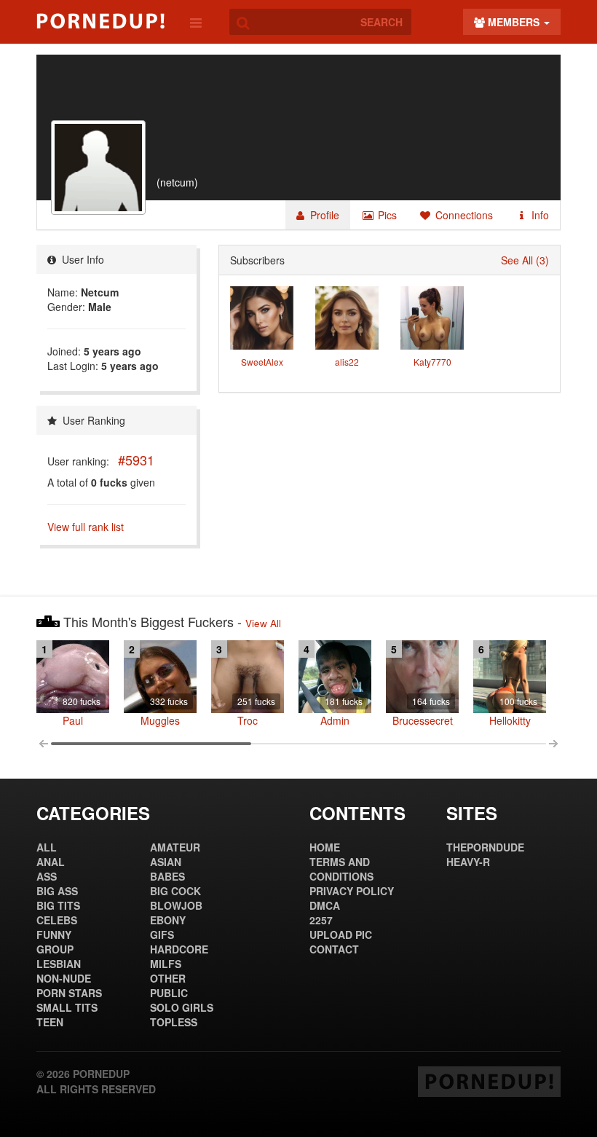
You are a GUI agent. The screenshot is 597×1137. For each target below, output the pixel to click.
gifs (162, 934)
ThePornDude (485, 847)
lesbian (58, 963)
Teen (49, 1022)
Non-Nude (63, 978)
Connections (462, 215)
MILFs (165, 963)
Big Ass (57, 891)
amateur (175, 847)
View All (263, 623)
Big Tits (58, 905)
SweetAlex (262, 361)
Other (168, 978)
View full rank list (85, 526)
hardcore (179, 949)
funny (53, 934)
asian (165, 861)
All (46, 847)
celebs (56, 920)
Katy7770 (432, 361)
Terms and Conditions (341, 869)
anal (50, 861)
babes (167, 876)
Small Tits (67, 1007)
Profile (323, 215)
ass (46, 876)
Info (539, 215)
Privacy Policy (351, 891)
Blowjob (176, 905)
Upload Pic (340, 934)
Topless (173, 1022)
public (169, 992)
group (55, 949)
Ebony (168, 920)
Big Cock (175, 891)
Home (324, 847)
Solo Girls (181, 1007)
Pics (386, 215)
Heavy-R (468, 861)
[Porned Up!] (100, 21)
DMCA (324, 905)
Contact (334, 949)
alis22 (347, 361)
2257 (321, 920)
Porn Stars (69, 992)
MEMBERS (513, 22)
